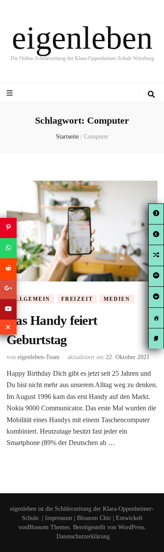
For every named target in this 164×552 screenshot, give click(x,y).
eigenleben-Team (38, 357)
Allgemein (30, 299)
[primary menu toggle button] (11, 93)
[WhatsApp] (8, 248)
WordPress (131, 527)
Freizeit (77, 299)
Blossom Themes (49, 527)
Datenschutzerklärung (83, 536)
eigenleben (82, 38)
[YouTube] (8, 309)
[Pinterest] (8, 227)
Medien (117, 299)
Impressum (58, 518)
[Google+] (8, 289)
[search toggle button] (151, 94)
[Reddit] (8, 268)
